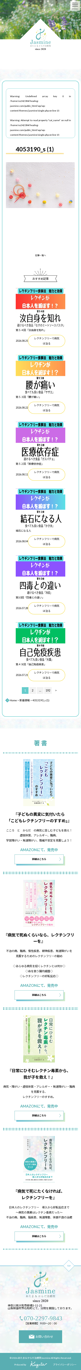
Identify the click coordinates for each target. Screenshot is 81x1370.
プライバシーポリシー (64, 1364)
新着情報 (24, 700)
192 (48, 690)
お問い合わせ (44, 1336)
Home (13, 700)
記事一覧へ (40, 255)
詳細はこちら (39, 859)
